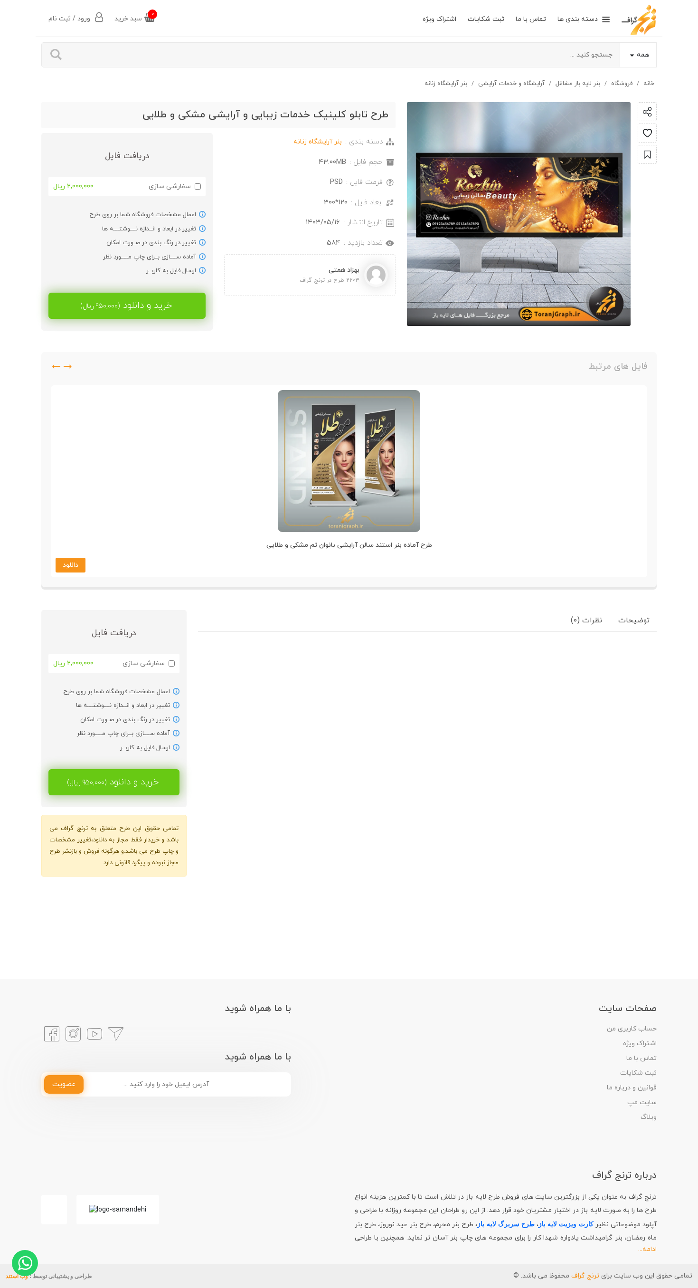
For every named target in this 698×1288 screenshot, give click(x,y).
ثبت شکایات (486, 19)
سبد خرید (134, 16)
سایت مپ (642, 1102)
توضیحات (634, 620)
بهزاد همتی (344, 270)
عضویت (63, 1084)
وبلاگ (649, 1117)
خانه (648, 83)
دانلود (70, 565)
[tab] (634, 620)
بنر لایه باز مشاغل (578, 83)
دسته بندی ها (577, 19)
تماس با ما (531, 19)
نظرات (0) (586, 620)
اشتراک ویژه (439, 19)
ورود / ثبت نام (70, 18)
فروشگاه (621, 83)
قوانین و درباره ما (632, 1087)
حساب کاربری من (632, 1028)
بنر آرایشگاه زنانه (445, 83)
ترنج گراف (585, 1275)
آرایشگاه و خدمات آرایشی (511, 83)
